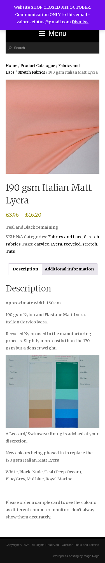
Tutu (10, 251)
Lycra (56, 244)
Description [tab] (25, 269)
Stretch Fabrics (31, 72)
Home (11, 65)
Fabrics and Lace (65, 236)
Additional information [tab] (69, 269)
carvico (41, 244)
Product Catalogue (37, 65)
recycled (72, 244)
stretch (89, 244)
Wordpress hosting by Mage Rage (76, 556)
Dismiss (80, 21)
